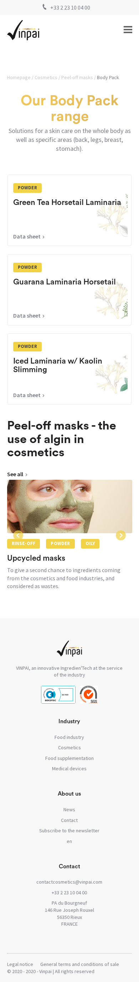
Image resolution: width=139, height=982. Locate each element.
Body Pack (108, 77)
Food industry (69, 737)
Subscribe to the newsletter (69, 830)
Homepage (19, 77)
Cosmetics (46, 77)
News (69, 809)
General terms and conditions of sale (79, 964)
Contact (69, 820)
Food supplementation (69, 758)
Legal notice (20, 964)
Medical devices (69, 768)
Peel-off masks (77, 77)
